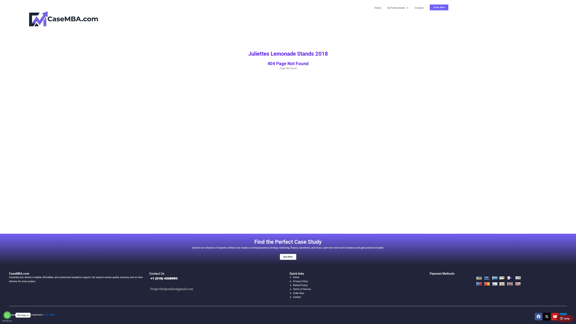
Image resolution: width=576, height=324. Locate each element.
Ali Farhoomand (396, 7)
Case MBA (49, 314)
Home (378, 7)
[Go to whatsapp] (7, 315)
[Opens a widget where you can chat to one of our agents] (564, 318)
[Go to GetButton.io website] (7, 321)
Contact (419, 7)
